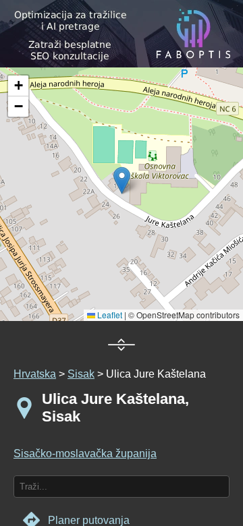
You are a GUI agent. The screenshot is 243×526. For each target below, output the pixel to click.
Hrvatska (35, 374)
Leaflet (108, 314)
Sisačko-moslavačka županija (85, 453)
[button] (18, 86)
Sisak (81, 374)
